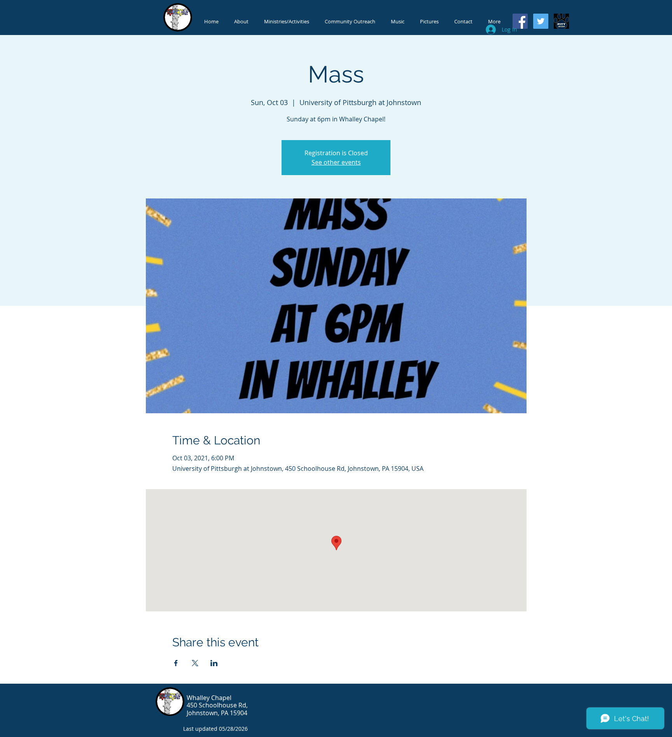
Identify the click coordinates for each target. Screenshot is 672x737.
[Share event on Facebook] (176, 663)
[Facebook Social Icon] (520, 21)
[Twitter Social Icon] (540, 21)
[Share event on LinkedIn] (214, 663)
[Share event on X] (195, 663)
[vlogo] (561, 21)
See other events (336, 162)
